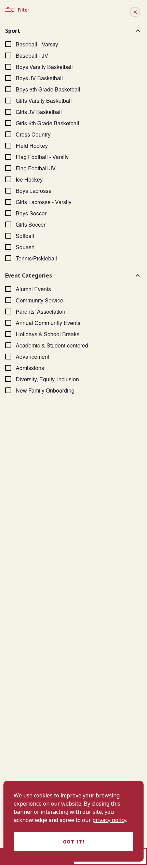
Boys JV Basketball (39, 78)
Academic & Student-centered (52, 345)
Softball (25, 236)
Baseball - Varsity (37, 44)
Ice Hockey (29, 179)
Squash (25, 247)
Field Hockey (32, 146)
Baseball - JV (32, 55)
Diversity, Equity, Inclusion (47, 379)
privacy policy (109, 820)
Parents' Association (40, 311)
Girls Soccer (30, 224)
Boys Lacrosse (34, 191)
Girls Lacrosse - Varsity (43, 202)
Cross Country (33, 134)
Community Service (39, 300)
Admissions (30, 368)
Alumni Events (33, 289)
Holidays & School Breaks (47, 334)
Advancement (32, 356)
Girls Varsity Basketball (44, 100)
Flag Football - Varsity (42, 157)
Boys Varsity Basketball (44, 67)
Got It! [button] (73, 841)
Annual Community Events (48, 323)
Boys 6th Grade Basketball (48, 89)
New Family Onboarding (45, 390)
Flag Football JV (36, 168)
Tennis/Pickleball (36, 258)
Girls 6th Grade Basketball (47, 123)
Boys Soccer (31, 213)
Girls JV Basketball (39, 112)
